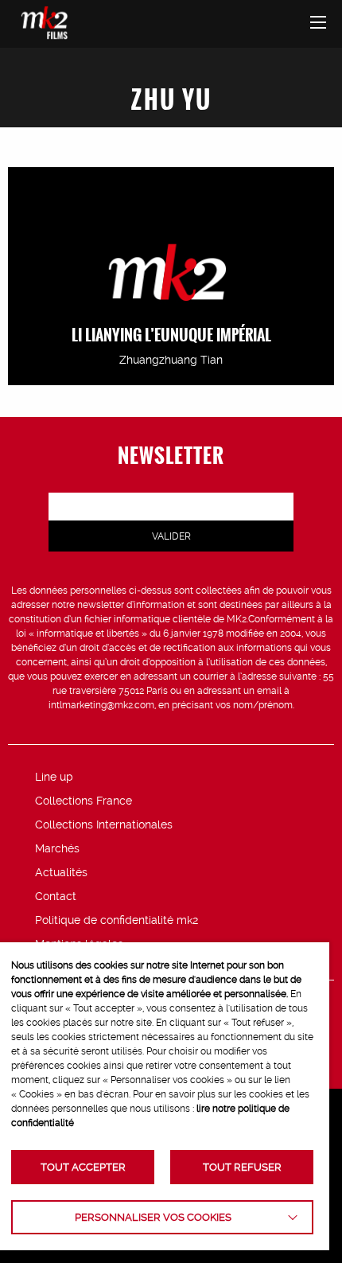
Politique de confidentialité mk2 (116, 920)
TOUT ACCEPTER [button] (83, 1167)
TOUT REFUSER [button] (242, 1167)
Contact (55, 896)
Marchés (57, 848)
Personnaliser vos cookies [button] (153, 1217)
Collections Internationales (104, 824)
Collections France (83, 800)
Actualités (61, 872)
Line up (54, 776)
